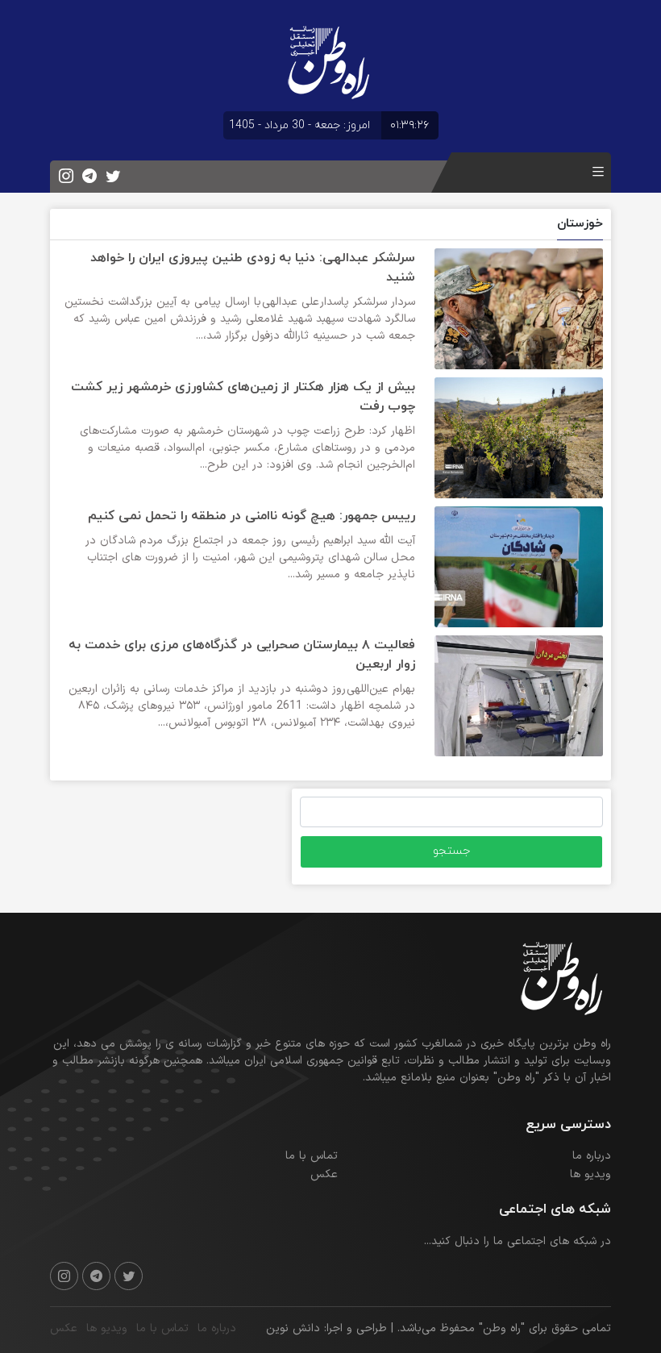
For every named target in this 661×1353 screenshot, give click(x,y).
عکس (324, 1174)
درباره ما (591, 1155)
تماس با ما (311, 1155)
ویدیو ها (590, 1174)
